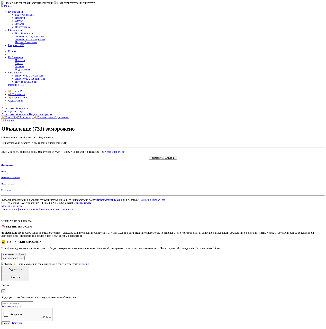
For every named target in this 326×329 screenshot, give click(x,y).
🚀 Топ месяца (24, 117)
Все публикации (24, 14)
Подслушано (22, 27)
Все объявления (24, 33)
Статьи (19, 20)
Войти (6, 323)
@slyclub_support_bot (113, 151)
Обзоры (19, 23)
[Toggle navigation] (11, 6)
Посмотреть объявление (163, 158)
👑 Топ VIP (8, 117)
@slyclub (84, 264)
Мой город (7, 120)
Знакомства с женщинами (30, 39)
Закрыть (15, 277)
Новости (20, 17)
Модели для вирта (11, 206)
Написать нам (7, 165)
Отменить (16, 323)
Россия (12, 51)
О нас (3, 171)
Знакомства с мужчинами (29, 36)
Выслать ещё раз (11, 306)
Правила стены (8, 184)
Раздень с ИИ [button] (16, 45)
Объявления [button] (15, 30)
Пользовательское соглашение (56, 209)
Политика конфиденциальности (20, 209)
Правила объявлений (10, 177)
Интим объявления (26, 42)
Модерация (6, 190)
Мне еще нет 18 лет (13, 258)
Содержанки (61, 117)
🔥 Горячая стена (43, 117)
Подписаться (15, 269)
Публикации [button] (15, 11)
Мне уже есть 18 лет (13, 254)
